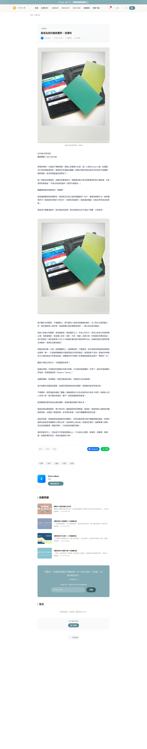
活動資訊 (86, 8)
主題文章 (44, 8)
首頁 (36, 8)
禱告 (64, 463)
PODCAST (66, 8)
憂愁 (72, 463)
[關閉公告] (144, 2)
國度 (56, 463)
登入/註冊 (73, 625)
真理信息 (37, 15)
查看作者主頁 (54, 483)
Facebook (94, 449)
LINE (106, 449)
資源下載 (96, 8)
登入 (132, 8)
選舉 (41, 463)
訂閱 (91, 590)
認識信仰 (55, 8)
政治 (49, 463)
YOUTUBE (76, 8)
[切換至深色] (126, 8)
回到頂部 (75, 637)
